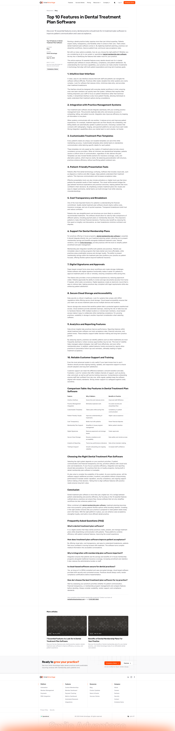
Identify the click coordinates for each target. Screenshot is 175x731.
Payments (44, 693)
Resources (96, 2)
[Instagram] (131, 677)
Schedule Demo (129, 2)
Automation (44, 687)
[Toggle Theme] (114, 2)
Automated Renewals (71, 699)
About (116, 687)
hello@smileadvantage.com (76, 599)
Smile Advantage (86, 242)
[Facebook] (134, 677)
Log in (120, 2)
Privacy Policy (44, 710)
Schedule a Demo (52, 69)
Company (106, 2)
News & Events (94, 693)
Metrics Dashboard (71, 696)
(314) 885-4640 (94, 599)
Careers (116, 690)
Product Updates (95, 690)
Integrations (68, 702)
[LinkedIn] (128, 677)
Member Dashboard (71, 690)
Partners (116, 693)
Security (116, 696)
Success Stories (80, 2)
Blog (48, 49)
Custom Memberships (72, 687)
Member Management (47, 690)
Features (70, 2)
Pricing (89, 2)
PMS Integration (45, 696)
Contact (116, 699)
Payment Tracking (70, 693)
